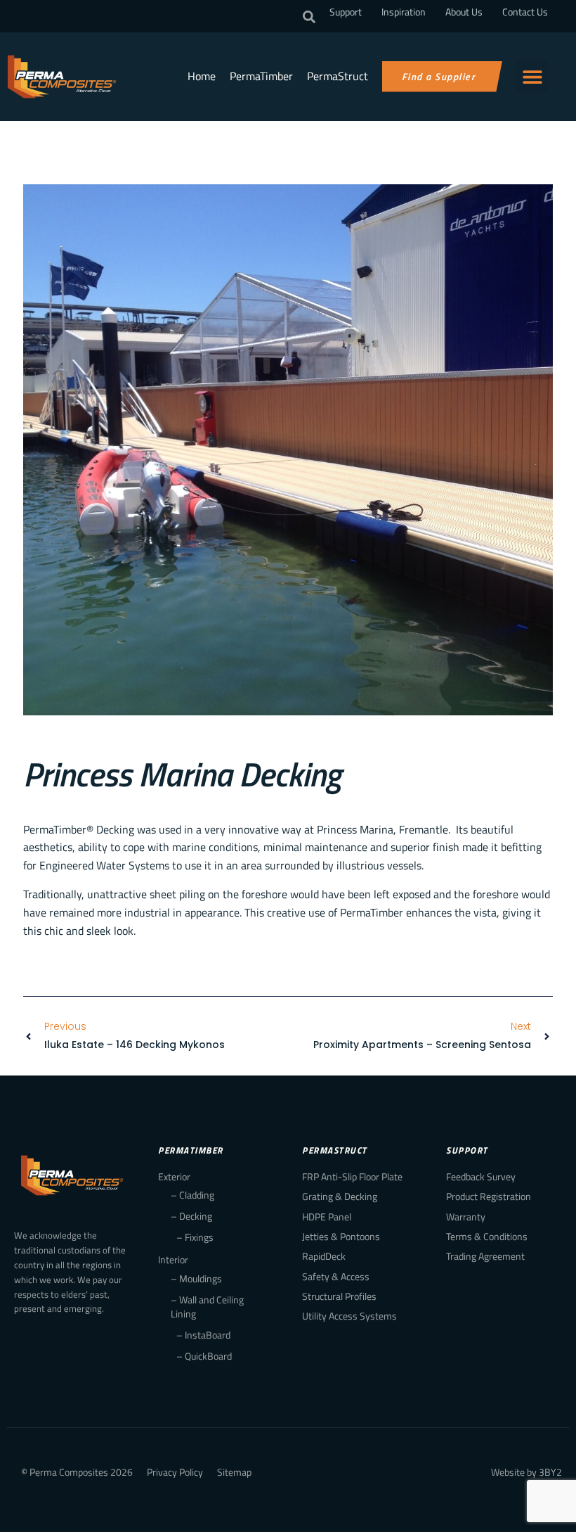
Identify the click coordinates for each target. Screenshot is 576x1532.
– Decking (191, 1215)
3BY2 (550, 1471)
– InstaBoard (203, 1334)
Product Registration (488, 1196)
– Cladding (192, 1194)
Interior (173, 1259)
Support (345, 11)
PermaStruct (337, 76)
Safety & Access (335, 1276)
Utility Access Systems (349, 1315)
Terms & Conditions (487, 1236)
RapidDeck (324, 1256)
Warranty (465, 1216)
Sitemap (234, 1471)
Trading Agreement (485, 1256)
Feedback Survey (481, 1176)
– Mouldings (196, 1278)
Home (202, 76)
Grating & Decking (339, 1196)
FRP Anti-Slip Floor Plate (352, 1176)
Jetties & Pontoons (341, 1236)
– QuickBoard (204, 1355)
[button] (309, 17)
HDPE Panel (326, 1216)
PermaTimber (261, 76)
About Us (464, 11)
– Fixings (195, 1237)
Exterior (174, 1176)
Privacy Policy (175, 1471)
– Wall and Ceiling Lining (207, 1306)
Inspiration (403, 11)
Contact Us (525, 11)
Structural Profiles (339, 1296)
